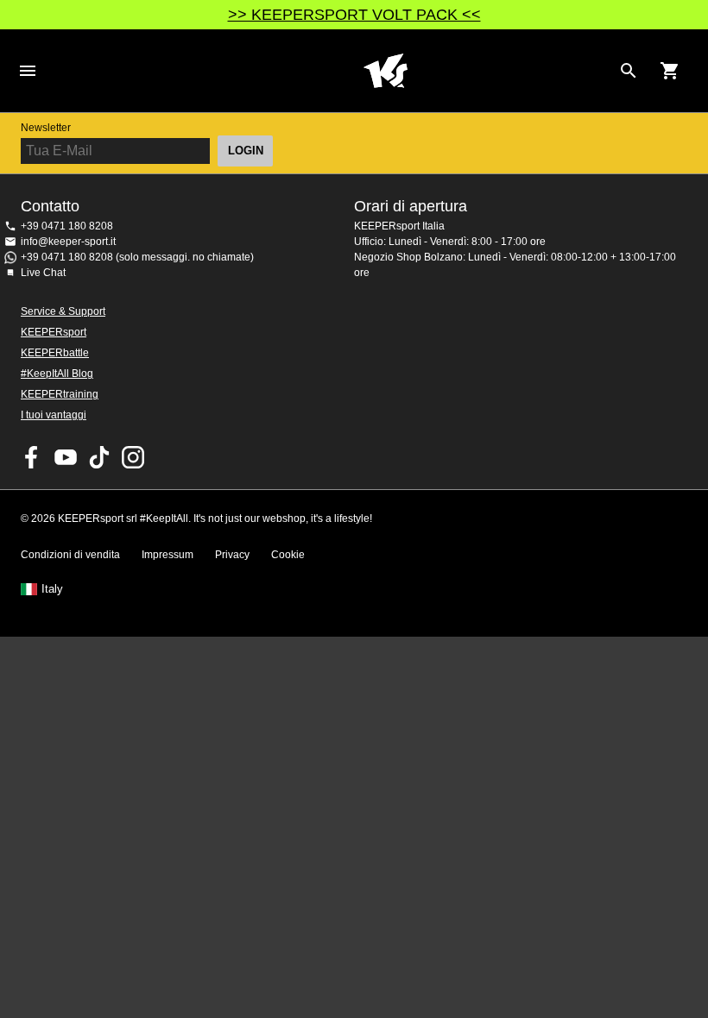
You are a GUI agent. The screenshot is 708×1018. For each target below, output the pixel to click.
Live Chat (43, 273)
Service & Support (63, 311)
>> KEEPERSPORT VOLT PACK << (354, 14)
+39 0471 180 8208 (67, 226)
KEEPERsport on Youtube (65, 457)
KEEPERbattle (55, 353)
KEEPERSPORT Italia (385, 70)
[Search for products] (628, 70)
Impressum (167, 555)
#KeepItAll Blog (57, 374)
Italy (52, 589)
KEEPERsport (53, 332)
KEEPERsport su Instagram (133, 457)
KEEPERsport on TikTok (99, 457)
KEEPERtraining (59, 394)
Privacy (232, 555)
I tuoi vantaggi (53, 415)
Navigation (27, 70)
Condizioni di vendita (70, 555)
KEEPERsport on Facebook (32, 457)
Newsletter (46, 128)
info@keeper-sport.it (68, 242)
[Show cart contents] (670, 70)
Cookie (288, 555)
